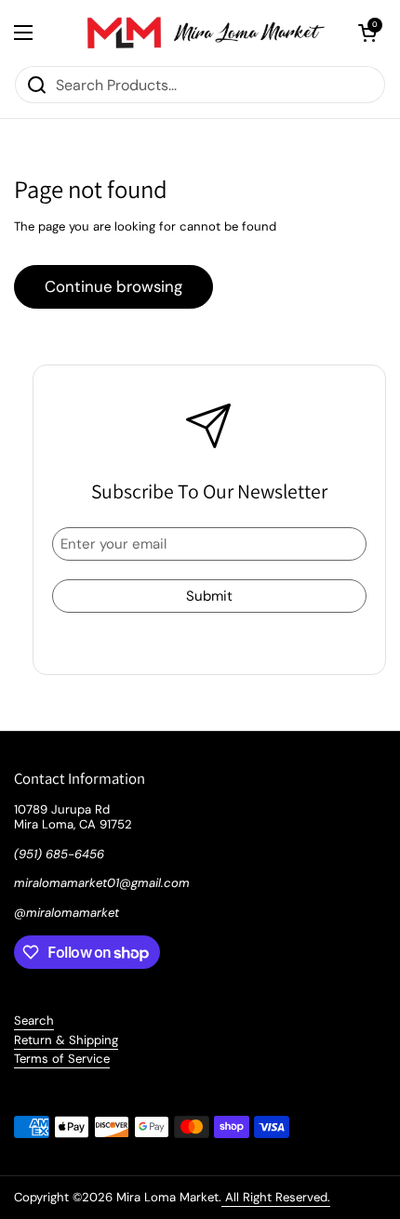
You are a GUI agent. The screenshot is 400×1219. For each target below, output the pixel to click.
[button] (367, 32)
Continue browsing (113, 286)
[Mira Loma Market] (195, 32)
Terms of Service (62, 1059)
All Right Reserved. (275, 1197)
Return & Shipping (66, 1040)
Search (34, 1020)
